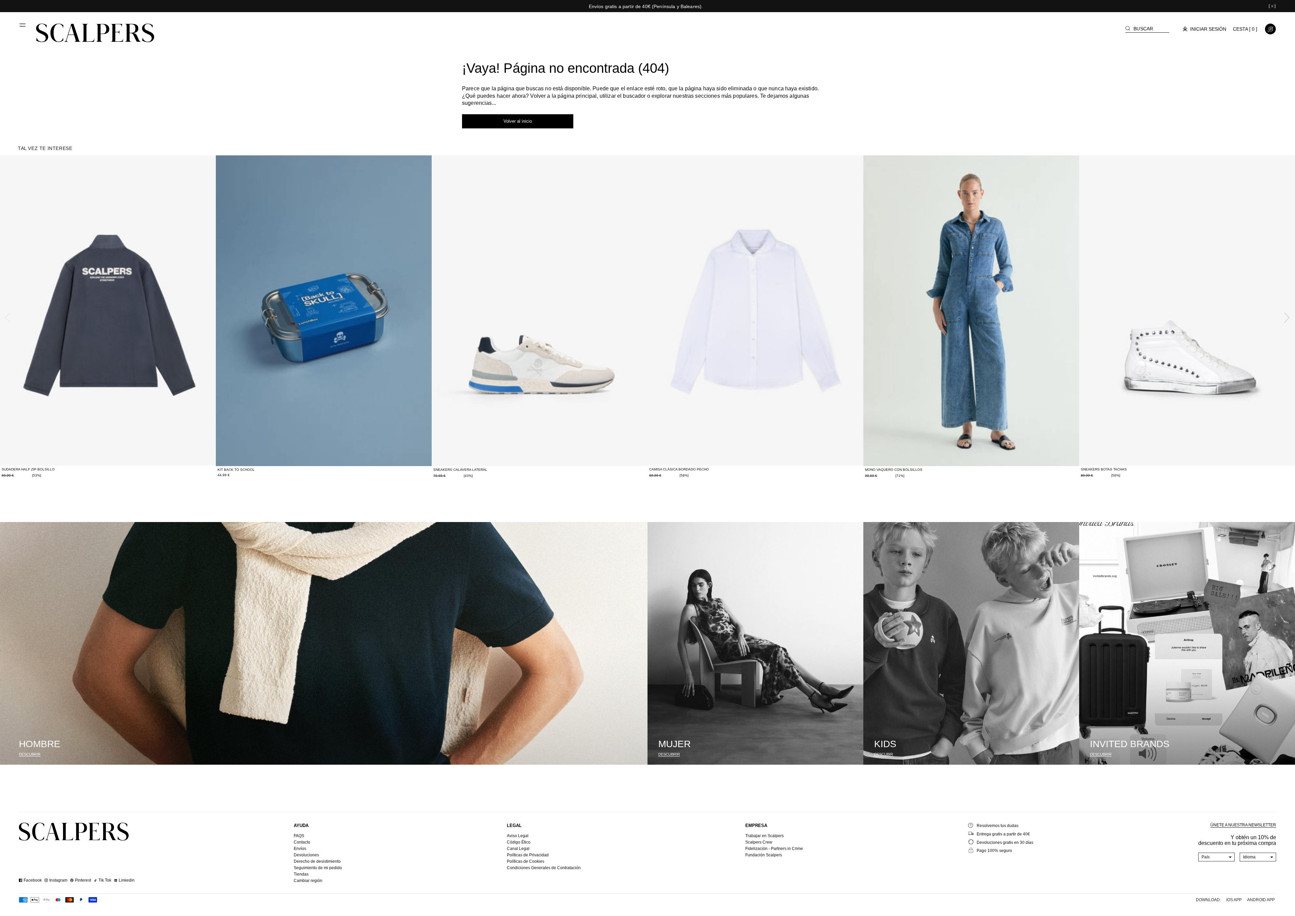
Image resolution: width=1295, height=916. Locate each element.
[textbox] (1217, 857)
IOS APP (1234, 899)
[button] (23, 28)
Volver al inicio (517, 121)
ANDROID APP (1261, 899)
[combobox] (1217, 857)
